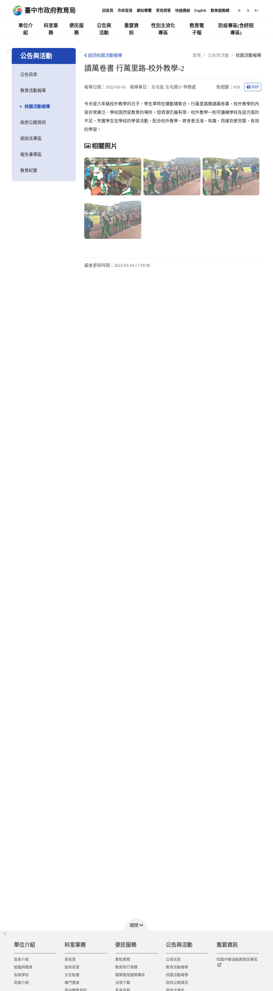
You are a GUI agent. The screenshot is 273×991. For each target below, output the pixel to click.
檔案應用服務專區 (130, 975)
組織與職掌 (23, 967)
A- (240, 11)
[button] (136, 924)
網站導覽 (144, 11)
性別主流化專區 (163, 29)
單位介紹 (25, 29)
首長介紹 (21, 959)
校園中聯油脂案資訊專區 (237, 959)
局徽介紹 (21, 983)
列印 (255, 87)
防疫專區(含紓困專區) (236, 29)
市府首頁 (125, 11)
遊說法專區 (31, 138)
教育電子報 (197, 29)
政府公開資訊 (33, 122)
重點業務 (122, 959)
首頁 (196, 55)
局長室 (70, 959)
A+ (256, 11)
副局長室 (72, 967)
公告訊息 (28, 74)
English (200, 11)
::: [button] (4, 933)
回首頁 (107, 11)
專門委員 (72, 983)
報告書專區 (31, 154)
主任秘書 (72, 975)
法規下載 (122, 983)
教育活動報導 (33, 90)
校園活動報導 (37, 106)
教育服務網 (220, 11)
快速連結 (182, 11)
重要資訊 (131, 29)
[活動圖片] (112, 177)
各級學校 (21, 975)
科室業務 (51, 29)
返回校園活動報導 (105, 55)
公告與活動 (104, 29)
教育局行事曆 (126, 967)
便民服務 (76, 29)
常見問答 (163, 11)
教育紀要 (28, 170)
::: (8, 51)
